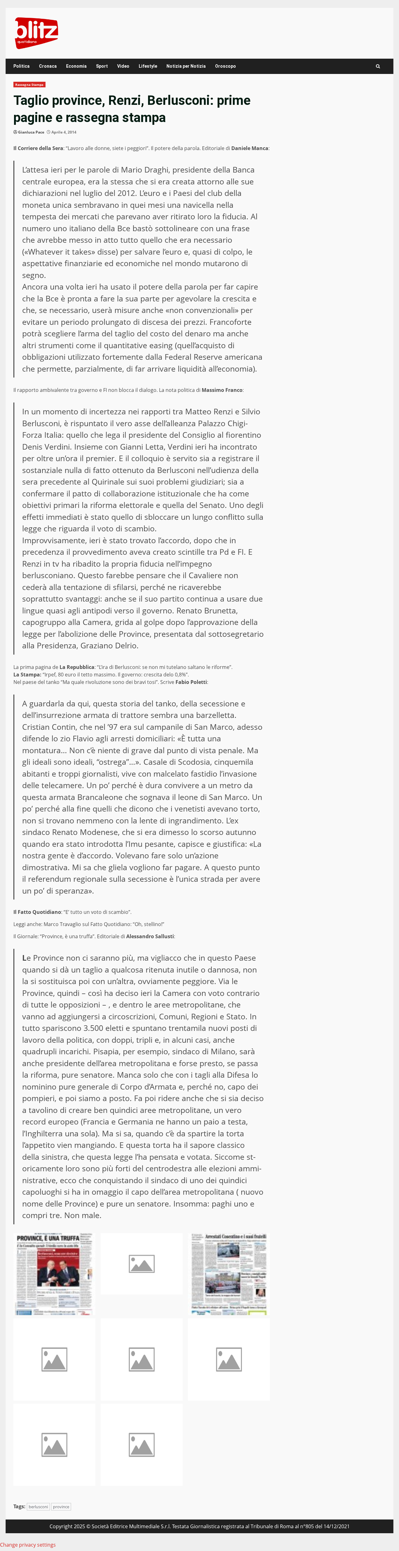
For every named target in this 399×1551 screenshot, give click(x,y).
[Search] (378, 66)
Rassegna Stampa (29, 84)
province (61, 1507)
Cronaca (48, 66)
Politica (21, 66)
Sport (102, 66)
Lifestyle (148, 66)
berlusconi (38, 1507)
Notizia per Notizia (186, 66)
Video (123, 66)
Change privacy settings (28, 1544)
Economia (76, 66)
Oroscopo (225, 66)
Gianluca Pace (31, 132)
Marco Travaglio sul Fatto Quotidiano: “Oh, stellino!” (104, 924)
